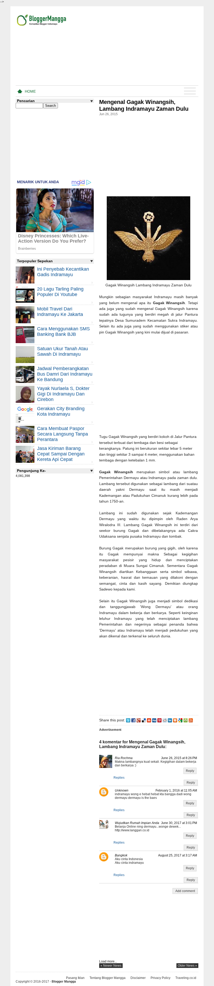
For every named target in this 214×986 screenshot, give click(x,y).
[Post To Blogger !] (175, 720)
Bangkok (121, 855)
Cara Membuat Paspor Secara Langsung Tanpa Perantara (62, 434)
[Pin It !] (159, 720)
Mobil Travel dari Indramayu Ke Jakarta (60, 311)
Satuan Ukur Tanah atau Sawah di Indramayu (62, 351)
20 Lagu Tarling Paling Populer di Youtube (60, 291)
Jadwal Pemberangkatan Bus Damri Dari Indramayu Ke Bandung (64, 374)
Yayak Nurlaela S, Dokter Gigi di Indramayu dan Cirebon (63, 394)
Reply (190, 771)
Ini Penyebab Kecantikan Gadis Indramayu (63, 271)
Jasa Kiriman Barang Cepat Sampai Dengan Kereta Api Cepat (61, 454)
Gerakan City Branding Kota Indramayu (61, 411)
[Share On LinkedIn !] (170, 720)
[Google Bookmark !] (180, 720)
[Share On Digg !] (154, 720)
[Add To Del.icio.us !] (144, 720)
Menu (190, 91)
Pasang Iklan (75, 978)
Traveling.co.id (185, 978)
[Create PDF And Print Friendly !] (185, 720)
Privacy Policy (160, 978)
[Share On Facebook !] (133, 720)
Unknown (121, 790)
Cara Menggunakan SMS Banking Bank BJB (63, 331)
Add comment (185, 891)
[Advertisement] (137, 46)
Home (30, 91)
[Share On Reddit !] (165, 720)
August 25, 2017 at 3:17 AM (177, 855)
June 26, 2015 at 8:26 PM (179, 758)
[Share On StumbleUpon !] (149, 720)
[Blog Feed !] (191, 720)
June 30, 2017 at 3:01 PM (179, 823)
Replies (119, 777)
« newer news (110, 965)
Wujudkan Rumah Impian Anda (137, 823)
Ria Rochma (124, 758)
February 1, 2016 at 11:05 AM (176, 790)
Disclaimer (138, 978)
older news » (187, 965)
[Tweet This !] (128, 720)
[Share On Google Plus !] (138, 720)
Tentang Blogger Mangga (108, 978)
